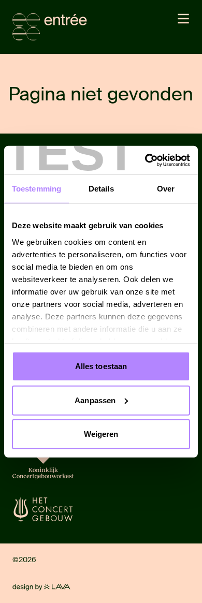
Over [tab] (166, 188)
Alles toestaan (101, 366)
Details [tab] (101, 188)
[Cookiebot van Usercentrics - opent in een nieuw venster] (145, 160)
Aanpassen (95, 399)
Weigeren (101, 434)
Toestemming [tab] (36, 188)
